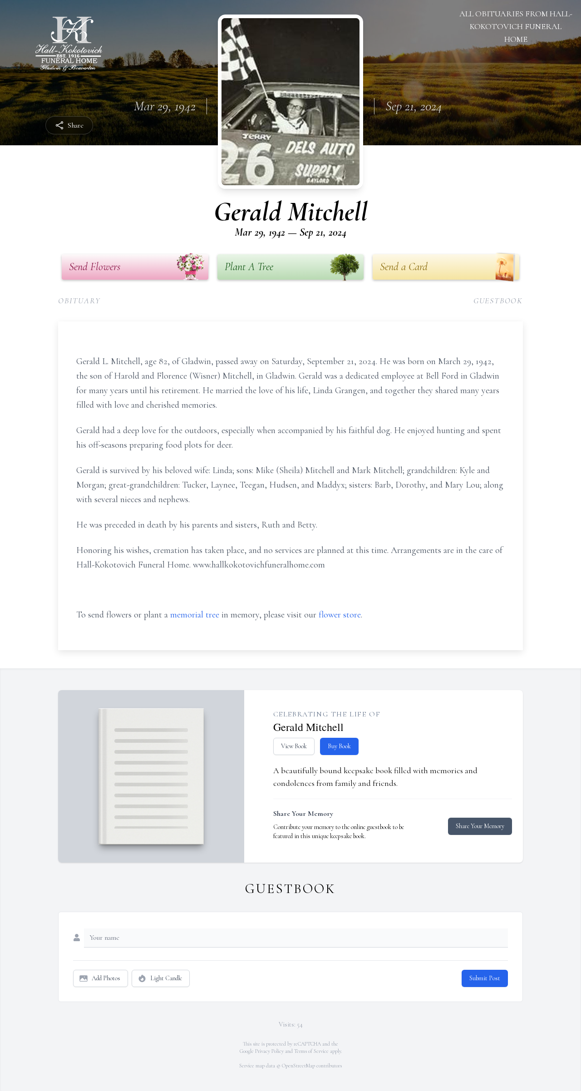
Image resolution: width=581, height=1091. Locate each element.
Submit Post (484, 978)
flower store (340, 614)
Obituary (79, 301)
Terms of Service (311, 1051)
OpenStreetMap (298, 1065)
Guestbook (498, 301)
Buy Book (339, 746)
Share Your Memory (480, 826)
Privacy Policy (269, 1051)
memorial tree (194, 614)
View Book (294, 746)
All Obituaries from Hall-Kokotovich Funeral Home (515, 26)
